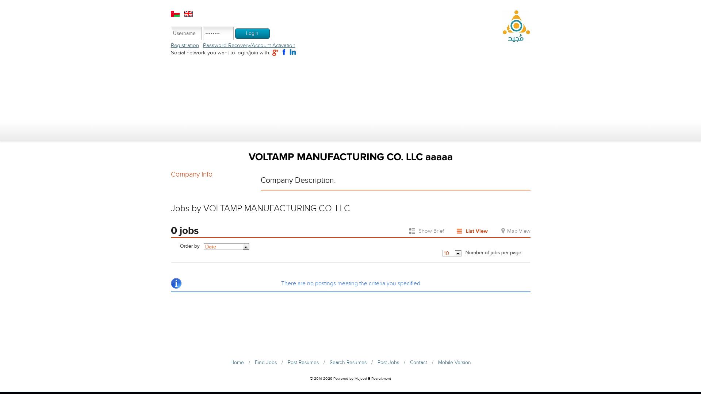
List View (477, 231)
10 (446, 253)
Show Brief (431, 231)
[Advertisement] (351, 90)
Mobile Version (454, 363)
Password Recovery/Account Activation (249, 45)
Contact (418, 363)
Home (237, 363)
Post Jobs (388, 363)
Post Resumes (303, 363)
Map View (518, 231)
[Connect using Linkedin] (292, 52)
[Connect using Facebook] (284, 52)
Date (210, 247)
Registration (185, 45)
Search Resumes (348, 363)
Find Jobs (266, 363)
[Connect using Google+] (275, 52)
